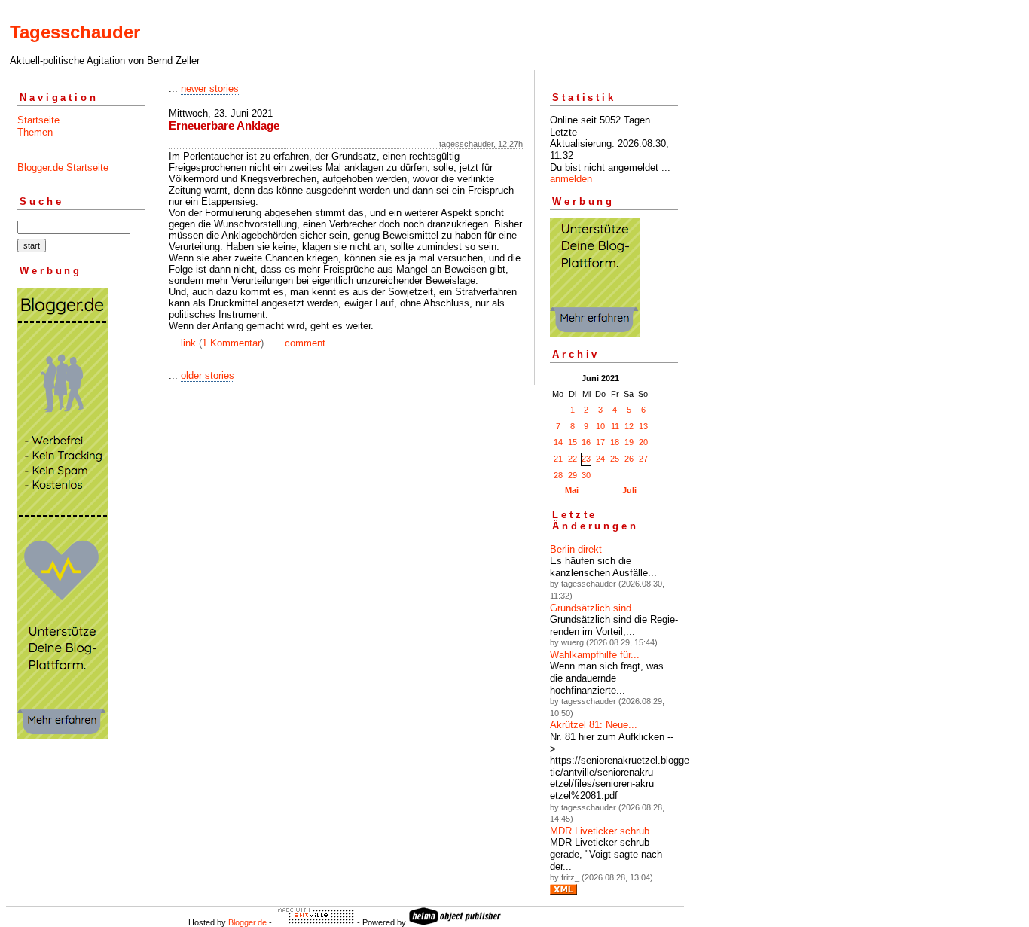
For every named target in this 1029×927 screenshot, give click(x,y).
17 (600, 442)
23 (586, 458)
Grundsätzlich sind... (595, 608)
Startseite (38, 120)
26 (629, 458)
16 (586, 442)
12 (629, 426)
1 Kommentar (231, 343)
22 (572, 458)
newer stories (210, 88)
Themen (35, 132)
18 (614, 442)
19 (629, 442)
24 (600, 458)
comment (305, 343)
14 (558, 442)
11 (615, 426)
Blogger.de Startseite (62, 167)
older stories (207, 375)
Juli (629, 490)
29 (572, 475)
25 (614, 458)
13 (643, 426)
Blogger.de (247, 922)
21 (558, 458)
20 (643, 442)
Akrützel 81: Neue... (593, 724)
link (188, 343)
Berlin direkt (576, 549)
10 (600, 426)
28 (558, 475)
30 (586, 475)
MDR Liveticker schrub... (604, 831)
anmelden (571, 178)
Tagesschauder (75, 32)
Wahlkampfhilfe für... (595, 654)
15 (572, 442)
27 (643, 458)
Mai (572, 490)
